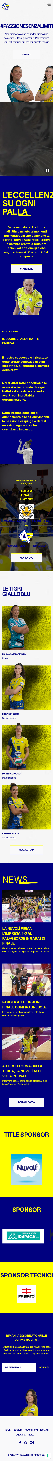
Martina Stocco (11, 773)
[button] (49, 4)
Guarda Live (26, 557)
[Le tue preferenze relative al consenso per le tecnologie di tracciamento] (48, 1456)
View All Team (26, 849)
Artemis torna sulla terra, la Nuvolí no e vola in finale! (22, 1071)
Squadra (20, 1434)
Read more (8, 957)
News (31, 1434)
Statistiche (26, 268)
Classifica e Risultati (37, 1430)
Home (8, 1430)
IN (32, 1442)
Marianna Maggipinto (14, 654)
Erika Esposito (10, 714)
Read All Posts (26, 1102)
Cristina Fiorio (10, 833)
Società (18, 1430)
